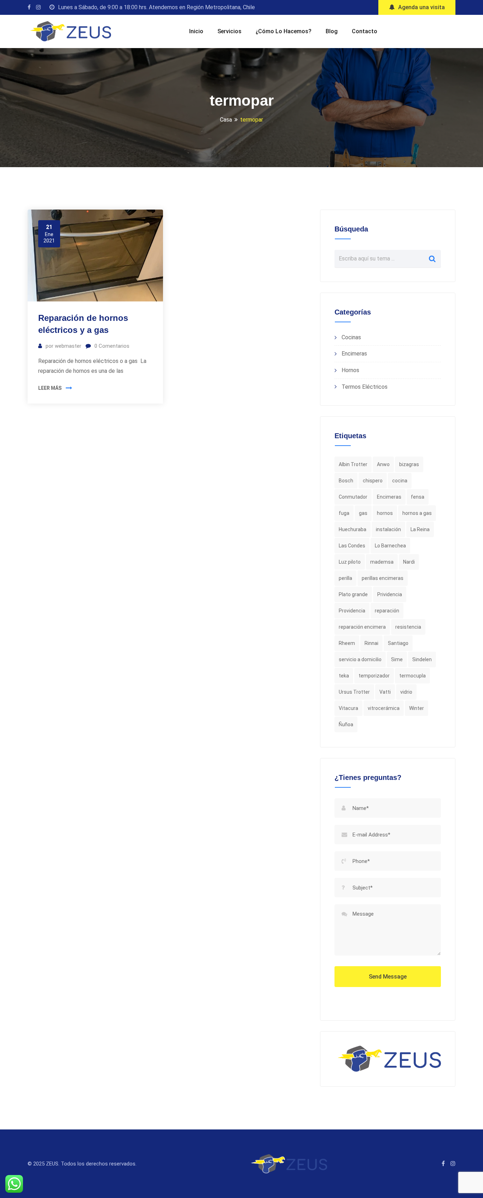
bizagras (409, 464)
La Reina (420, 529)
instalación (388, 529)
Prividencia (389, 594)
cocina (399, 480)
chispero (373, 480)
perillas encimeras (382, 578)
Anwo (383, 464)
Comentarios (111, 346)
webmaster (68, 346)
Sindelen (422, 659)
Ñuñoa (346, 724)
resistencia (408, 627)
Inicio (196, 31)
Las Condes (352, 545)
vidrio (406, 692)
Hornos (350, 370)
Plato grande (353, 594)
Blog (332, 31)
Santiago (398, 643)
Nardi (409, 562)
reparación (387, 610)
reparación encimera (362, 627)
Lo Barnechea (390, 545)
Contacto (364, 31)
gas (363, 513)
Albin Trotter (353, 464)
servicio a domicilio (360, 659)
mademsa (382, 562)
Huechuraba (352, 529)
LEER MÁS (50, 388)
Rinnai (371, 643)
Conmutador (353, 497)
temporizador (374, 676)
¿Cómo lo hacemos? (284, 31)
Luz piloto (350, 562)
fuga (344, 513)
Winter (416, 708)
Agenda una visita (421, 7)
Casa (226, 119)
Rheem (347, 643)
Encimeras (354, 353)
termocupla (412, 676)
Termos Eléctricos (365, 386)
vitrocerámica (384, 708)
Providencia (352, 610)
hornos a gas (417, 513)
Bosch (346, 480)
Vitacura (348, 708)
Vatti (385, 692)
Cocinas (351, 337)
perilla (345, 578)
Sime (397, 659)
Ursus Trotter (354, 692)
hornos (385, 513)
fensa (417, 497)
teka (344, 676)
